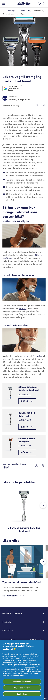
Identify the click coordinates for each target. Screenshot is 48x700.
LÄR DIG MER (24, 394)
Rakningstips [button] (12, 10)
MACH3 (22, 308)
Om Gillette (7, 630)
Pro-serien (37, 356)
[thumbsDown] (43, 465)
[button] (24, 4)
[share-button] (37, 105)
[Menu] (3, 3)
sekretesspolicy (30, 667)
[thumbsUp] (36, 465)
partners (14, 654)
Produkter (7, 622)
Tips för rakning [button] (26, 10)
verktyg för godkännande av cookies (15, 673)
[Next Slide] (43, 505)
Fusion (25, 356)
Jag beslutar (22, 694)
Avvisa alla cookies (22, 687)
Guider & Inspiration (12, 613)
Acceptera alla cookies (22, 681)
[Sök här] (44, 4)
